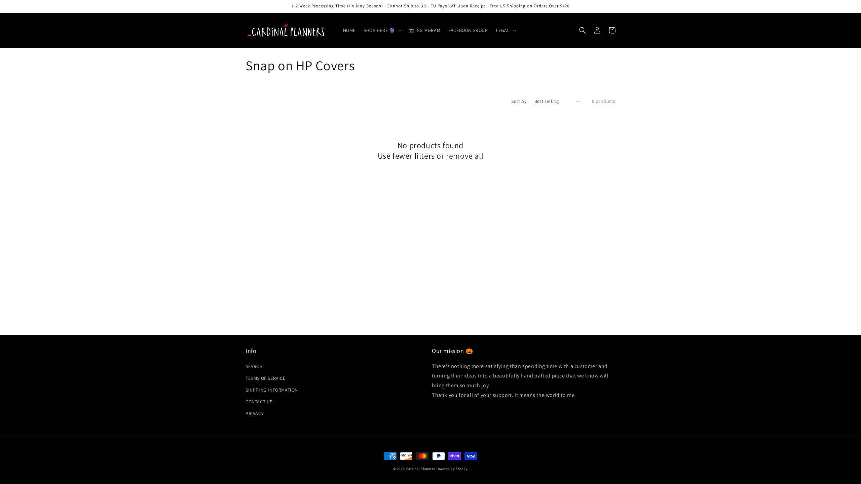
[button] (382, 30)
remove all (464, 156)
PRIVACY (255, 413)
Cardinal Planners (420, 469)
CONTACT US (259, 402)
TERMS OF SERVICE (266, 378)
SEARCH (254, 366)
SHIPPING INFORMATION (272, 390)
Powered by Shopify (452, 469)
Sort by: (519, 101)
